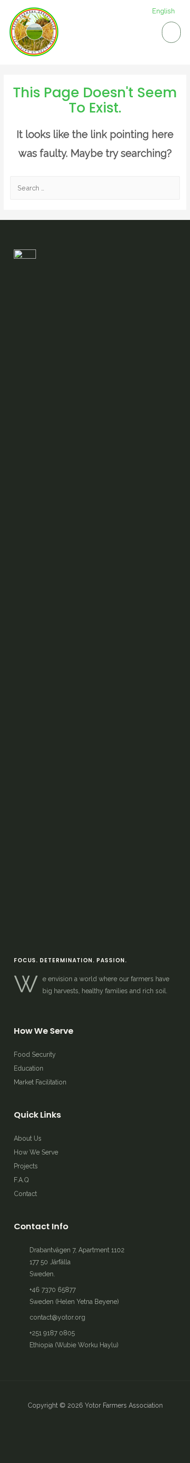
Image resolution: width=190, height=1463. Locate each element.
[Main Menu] (171, 32)
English (163, 11)
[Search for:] (94, 188)
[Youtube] (95, 1428)
